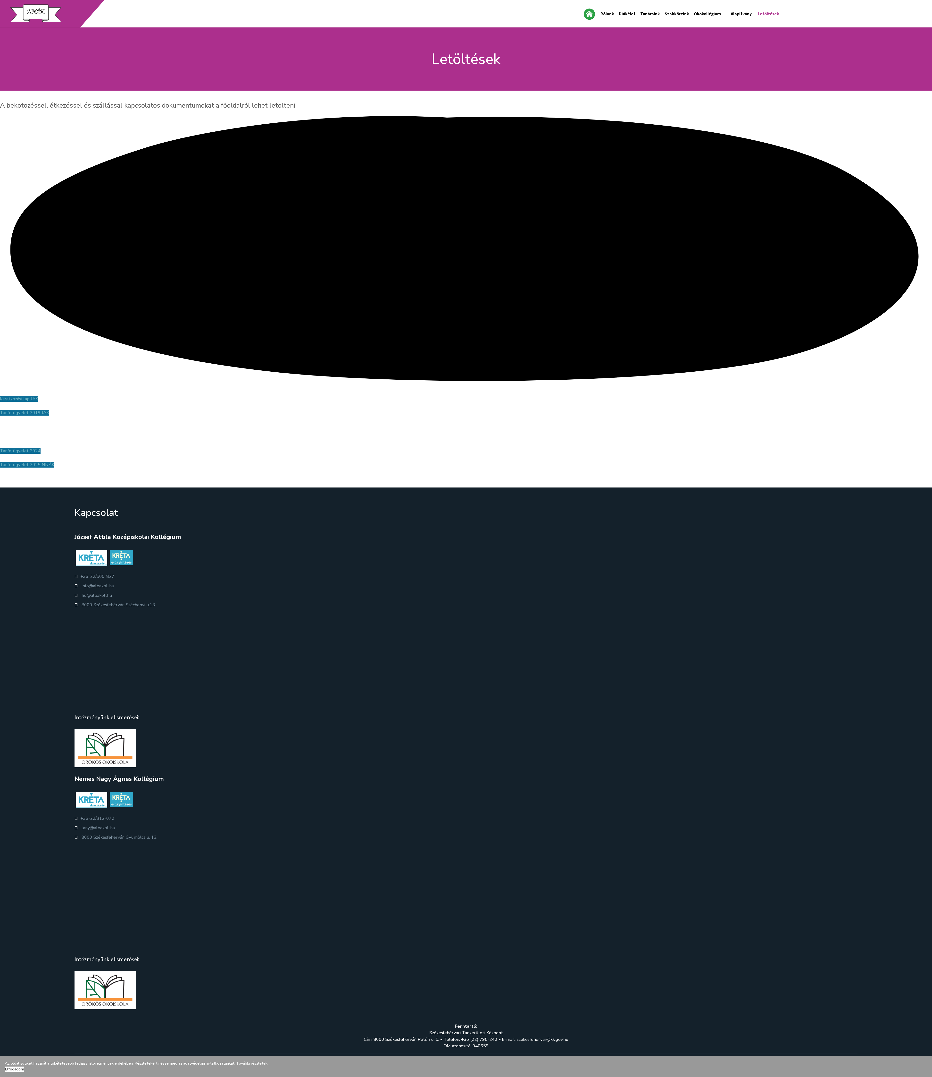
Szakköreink (677, 14)
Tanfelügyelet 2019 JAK (24, 413)
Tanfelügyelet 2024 (20, 451)
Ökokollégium (707, 14)
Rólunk (607, 14)
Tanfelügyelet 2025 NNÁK (27, 465)
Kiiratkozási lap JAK (19, 399)
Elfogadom (14, 1069)
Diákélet (627, 14)
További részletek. (252, 1063)
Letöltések (768, 14)
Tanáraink (650, 14)
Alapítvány (741, 14)
